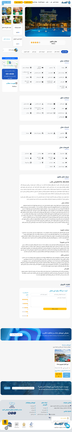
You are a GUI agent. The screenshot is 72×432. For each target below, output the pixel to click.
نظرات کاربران (26, 52)
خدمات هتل (49, 52)
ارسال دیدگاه (55, 309)
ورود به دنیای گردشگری (41, 414)
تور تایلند (32, 408)
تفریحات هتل (42, 52)
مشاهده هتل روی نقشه (10, 58)
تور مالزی (32, 414)
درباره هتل (34, 52)
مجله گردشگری (34, 2)
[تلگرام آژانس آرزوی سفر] (9, 413)
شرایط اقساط (41, 2)
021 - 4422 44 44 (6, 3)
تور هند (32, 410)
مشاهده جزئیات (66, 375)
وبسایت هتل (7, 39)
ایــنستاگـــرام (15, 335)
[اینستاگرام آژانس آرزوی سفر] (12, 413)
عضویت (7, 388)
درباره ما (44, 408)
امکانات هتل (64, 52)
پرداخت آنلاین (28, 2)
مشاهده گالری (8, 23)
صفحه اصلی (55, 2)
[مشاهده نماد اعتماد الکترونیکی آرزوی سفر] (31, 425)
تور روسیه (32, 406)
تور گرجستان (31, 412)
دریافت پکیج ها (58, 375)
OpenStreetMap (10, 65)
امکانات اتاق (57, 52)
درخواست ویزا (18, 2)
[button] (10, 62)
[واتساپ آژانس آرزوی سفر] (14, 413)
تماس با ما (44, 410)
